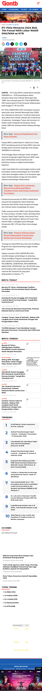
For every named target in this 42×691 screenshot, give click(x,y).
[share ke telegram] (21, 45)
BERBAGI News (21, 669)
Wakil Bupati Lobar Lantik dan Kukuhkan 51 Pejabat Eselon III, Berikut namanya (23, 517)
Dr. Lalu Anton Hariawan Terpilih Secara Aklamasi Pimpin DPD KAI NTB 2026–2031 (24, 498)
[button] (30, 87)
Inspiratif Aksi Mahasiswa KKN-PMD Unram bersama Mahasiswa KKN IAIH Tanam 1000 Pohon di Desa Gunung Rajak (23, 464)
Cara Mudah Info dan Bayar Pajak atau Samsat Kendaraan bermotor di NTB (24, 444)
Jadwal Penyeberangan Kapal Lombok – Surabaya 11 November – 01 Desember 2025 (24, 434)
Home (4, 9)
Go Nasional (14, 9)
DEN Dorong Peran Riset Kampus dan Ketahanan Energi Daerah (18, 557)
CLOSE (38, 668)
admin (4, 38)
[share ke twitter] (12, 45)
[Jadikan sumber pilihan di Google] (4, 45)
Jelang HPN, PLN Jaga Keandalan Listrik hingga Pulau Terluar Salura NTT (12, 362)
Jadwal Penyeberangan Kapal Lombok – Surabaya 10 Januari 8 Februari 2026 (23, 453)
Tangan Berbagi (9, 669)
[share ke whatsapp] (17, 45)
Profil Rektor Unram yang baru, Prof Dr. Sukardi (23, 425)
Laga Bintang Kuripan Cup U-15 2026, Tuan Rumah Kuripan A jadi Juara (24, 507)
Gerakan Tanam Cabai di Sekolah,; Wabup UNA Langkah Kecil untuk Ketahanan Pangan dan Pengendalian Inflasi (12, 405)
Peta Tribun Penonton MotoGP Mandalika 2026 (20, 577)
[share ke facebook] (8, 45)
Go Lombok (33, 9)
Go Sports (15, 24)
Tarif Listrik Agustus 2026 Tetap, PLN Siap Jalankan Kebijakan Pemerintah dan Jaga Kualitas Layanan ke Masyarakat (20, 567)
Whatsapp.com (33, 669)
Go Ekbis (9, 592)
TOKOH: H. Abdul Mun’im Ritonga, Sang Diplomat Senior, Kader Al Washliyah (24, 474)
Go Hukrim (10, 595)
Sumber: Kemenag (21, 652)
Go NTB (24, 9)
